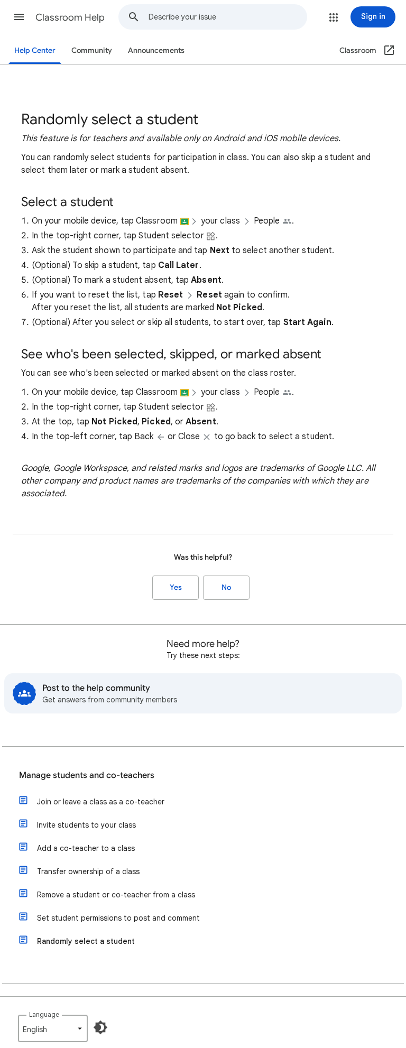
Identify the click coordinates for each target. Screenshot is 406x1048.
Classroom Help (70, 17)
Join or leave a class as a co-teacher (100, 801)
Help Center (35, 50)
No (226, 587)
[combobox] (228, 17)
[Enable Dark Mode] (100, 1027)
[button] (19, 17)
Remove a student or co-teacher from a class (116, 894)
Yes (176, 587)
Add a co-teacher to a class (86, 848)
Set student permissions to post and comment (118, 918)
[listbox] (53, 1028)
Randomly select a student (86, 941)
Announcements (156, 50)
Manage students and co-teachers (86, 775)
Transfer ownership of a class (88, 871)
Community (91, 50)
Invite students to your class (86, 825)
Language (44, 1014)
